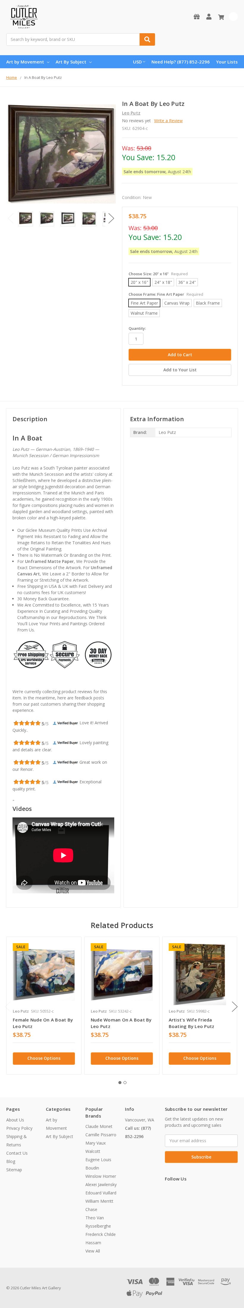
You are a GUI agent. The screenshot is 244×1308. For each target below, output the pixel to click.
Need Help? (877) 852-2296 (180, 62)
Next (111, 218)
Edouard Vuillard (100, 1193)
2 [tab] (124, 1082)
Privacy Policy (19, 1128)
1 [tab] (119, 1082)
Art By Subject (71, 62)
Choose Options (43, 1058)
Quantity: (137, 328)
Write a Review (168, 120)
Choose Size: (158, 273)
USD (137, 62)
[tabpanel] (43, 1005)
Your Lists (227, 62)
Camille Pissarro (100, 1134)
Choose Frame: (166, 294)
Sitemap (14, 1169)
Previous (11, 218)
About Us (15, 1120)
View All (92, 1251)
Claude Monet (98, 1126)
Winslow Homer (100, 1176)
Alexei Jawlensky (101, 1184)
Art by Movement (25, 62)
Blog (10, 1161)
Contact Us (17, 1153)
